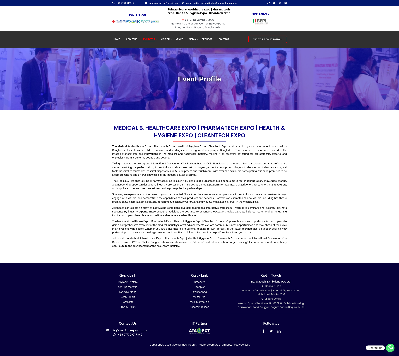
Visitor (165, 39)
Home (116, 39)
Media (192, 39)
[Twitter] (271, 332)
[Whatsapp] (390, 348)
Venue (179, 39)
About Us (131, 39)
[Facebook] (263, 332)
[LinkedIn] (279, 332)
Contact (224, 39)
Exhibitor (149, 39)
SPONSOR (207, 39)
